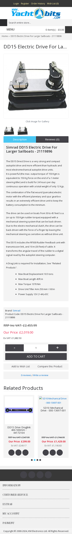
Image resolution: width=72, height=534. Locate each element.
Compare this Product (50, 366)
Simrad (16, 310)
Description (20, 139)
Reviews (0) (52, 139)
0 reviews (26, 375)
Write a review (40, 375)
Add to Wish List (21, 366)
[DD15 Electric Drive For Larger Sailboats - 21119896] (36, 86)
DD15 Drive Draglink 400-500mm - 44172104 (19, 430)
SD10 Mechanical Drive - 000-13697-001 (53, 409)
